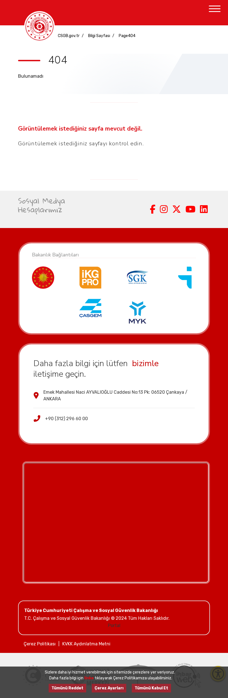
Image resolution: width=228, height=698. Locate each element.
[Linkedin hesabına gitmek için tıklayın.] (204, 209)
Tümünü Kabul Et (151, 688)
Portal (114, 625)
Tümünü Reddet (67, 688)
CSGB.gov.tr (69, 35)
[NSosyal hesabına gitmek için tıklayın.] (145, 209)
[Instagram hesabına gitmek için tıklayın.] (164, 209)
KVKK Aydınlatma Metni (86, 643)
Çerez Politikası (40, 643)
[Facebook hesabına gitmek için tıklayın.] (153, 209)
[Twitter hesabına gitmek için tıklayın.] (176, 209)
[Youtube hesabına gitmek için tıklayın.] (190, 209)
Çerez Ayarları (109, 688)
